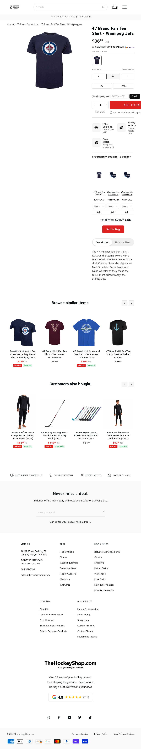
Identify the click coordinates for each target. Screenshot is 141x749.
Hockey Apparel (68, 573)
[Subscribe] (102, 512)
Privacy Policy (101, 734)
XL (102, 85)
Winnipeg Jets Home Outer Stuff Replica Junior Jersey (113, 193)
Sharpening (83, 620)
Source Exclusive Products (53, 631)
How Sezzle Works (104, 590)
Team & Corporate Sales (52, 625)
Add (99, 212)
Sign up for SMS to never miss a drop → (70, 522)
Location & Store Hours (51, 614)
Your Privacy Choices (124, 734)
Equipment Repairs (87, 636)
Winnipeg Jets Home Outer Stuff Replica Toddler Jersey (127, 193)
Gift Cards (65, 584)
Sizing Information (104, 584)
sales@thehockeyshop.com (35, 574)
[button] (113, 47)
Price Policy (100, 579)
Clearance (65, 579)
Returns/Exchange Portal (107, 551)
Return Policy (101, 568)
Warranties (100, 573)
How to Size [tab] (122, 242)
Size (96, 69)
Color (99, 51)
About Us (44, 609)
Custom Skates (85, 631)
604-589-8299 (28, 569)
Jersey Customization (88, 609)
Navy (97, 60)
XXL (124, 85)
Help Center (101, 544)
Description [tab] (102, 242)
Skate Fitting (83, 614)
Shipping (99, 562)
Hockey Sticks (67, 551)
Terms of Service (80, 734)
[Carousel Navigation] (128, 303)
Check (135, 96)
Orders (98, 557)
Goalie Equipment (69, 562)
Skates (63, 557)
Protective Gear (68, 568)
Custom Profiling (86, 625)
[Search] (103, 7)
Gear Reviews (47, 620)
